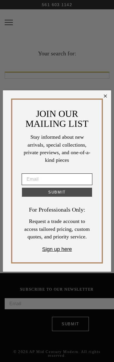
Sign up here (57, 249)
